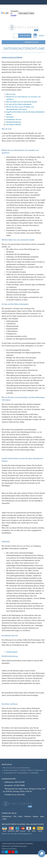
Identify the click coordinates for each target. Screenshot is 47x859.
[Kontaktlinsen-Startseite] (23, 28)
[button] (4, 42)
